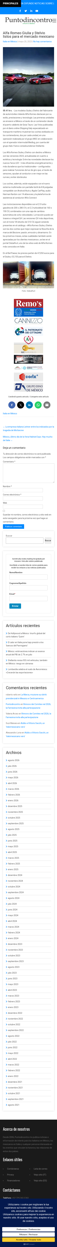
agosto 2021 (13, 1105)
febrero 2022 (14, 1070)
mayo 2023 (13, 984)
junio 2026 (12, 772)
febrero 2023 (14, 1001)
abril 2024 (12, 921)
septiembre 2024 (16, 892)
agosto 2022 (13, 1036)
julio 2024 (12, 904)
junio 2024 (12, 909)
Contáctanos (13, 1169)
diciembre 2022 (15, 1013)
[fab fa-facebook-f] (20, 11)
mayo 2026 (13, 777)
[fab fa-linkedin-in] (31, 11)
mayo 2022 (13, 1053)
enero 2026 (13, 800)
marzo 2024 (13, 927)
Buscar (9, 536)
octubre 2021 (14, 1093)
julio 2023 (12, 973)
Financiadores (13, 1180)
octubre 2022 (14, 1024)
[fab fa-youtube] (36, 11)
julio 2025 (12, 835)
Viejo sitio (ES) (40, 1180)
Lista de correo (40, 1169)
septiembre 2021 (16, 1099)
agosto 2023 (13, 967)
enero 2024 (13, 938)
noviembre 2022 (15, 1019)
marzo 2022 (13, 1065)
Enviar (15, 606)
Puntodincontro (13, 704)
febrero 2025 (14, 864)
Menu (54, 21)
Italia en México (10, 41)
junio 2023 (12, 978)
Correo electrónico (12, 494)
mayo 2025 (13, 846)
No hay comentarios (42, 41)
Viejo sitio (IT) (40, 1175)
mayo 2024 (13, 915)
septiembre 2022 (16, 1030)
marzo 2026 (13, 789)
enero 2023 (13, 1007)
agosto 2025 (13, 829)
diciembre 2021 (15, 1082)
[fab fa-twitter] (25, 11)
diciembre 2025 (15, 806)
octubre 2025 (14, 818)
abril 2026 (12, 783)
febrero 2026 (14, 795)
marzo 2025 (13, 858)
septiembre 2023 (16, 961)
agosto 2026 (13, 760)
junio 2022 (12, 1047)
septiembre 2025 (16, 823)
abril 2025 (12, 852)
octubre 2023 (14, 955)
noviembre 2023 (15, 950)
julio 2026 (12, 766)
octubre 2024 (14, 886)
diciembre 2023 (15, 944)
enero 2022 (13, 1076)
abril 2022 (12, 1059)
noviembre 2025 (15, 812)
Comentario (9, 461)
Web (5, 503)
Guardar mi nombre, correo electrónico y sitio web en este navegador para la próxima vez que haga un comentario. (27, 518)
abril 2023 (12, 990)
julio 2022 (12, 1042)
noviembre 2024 (15, 881)
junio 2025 (12, 841)
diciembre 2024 (15, 875)
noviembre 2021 (15, 1087)
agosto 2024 (13, 898)
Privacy (10, 1175)
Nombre (7, 486)
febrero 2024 (14, 932)
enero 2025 (13, 869)
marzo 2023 (13, 996)
